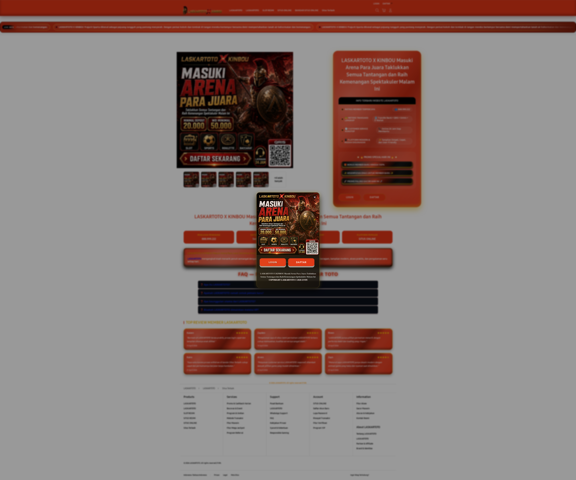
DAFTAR (301, 262)
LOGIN (273, 262)
